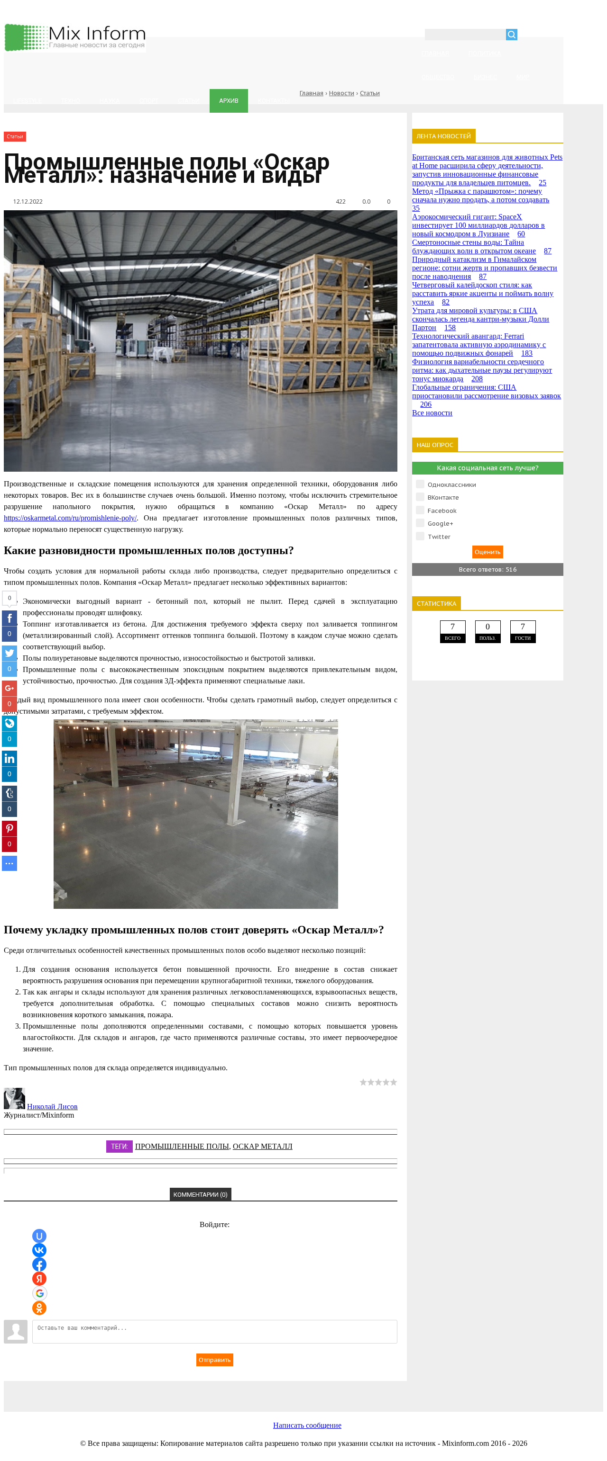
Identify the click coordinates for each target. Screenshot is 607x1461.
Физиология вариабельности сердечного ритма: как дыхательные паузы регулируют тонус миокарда (482, 370)
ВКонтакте (443, 497)
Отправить (215, 1360)
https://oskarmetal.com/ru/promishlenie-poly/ (70, 518)
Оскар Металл (263, 1146)
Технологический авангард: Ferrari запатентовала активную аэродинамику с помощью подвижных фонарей (479, 344)
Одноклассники (452, 485)
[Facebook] (207, 1391)
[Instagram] (359, 1391)
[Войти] (529, 36)
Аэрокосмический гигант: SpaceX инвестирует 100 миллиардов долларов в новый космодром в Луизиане (478, 225)
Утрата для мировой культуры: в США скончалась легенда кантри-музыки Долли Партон (480, 319)
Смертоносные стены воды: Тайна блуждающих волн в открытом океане (482, 246)
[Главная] (75, 50)
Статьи (370, 93)
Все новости (432, 413)
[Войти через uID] (39, 1236)
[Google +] (435, 1391)
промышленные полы (182, 1146)
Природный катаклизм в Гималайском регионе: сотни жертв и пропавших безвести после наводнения (484, 267)
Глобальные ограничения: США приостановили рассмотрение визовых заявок (486, 395)
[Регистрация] (552, 36)
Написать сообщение (307, 1425)
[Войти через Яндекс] (39, 1279)
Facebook (442, 511)
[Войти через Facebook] (39, 1264)
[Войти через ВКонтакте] (39, 1250)
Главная (311, 93)
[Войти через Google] (39, 1293)
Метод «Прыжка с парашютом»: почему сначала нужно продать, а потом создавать (480, 199)
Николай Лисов (52, 1106)
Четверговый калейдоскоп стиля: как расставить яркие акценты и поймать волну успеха (482, 293)
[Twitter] (283, 1391)
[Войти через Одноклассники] (39, 1308)
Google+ (440, 524)
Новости (341, 93)
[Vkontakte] (131, 1391)
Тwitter (439, 537)
